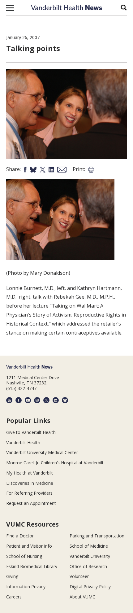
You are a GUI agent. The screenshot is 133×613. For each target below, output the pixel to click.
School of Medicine (89, 546)
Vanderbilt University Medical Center (42, 452)
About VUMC (82, 597)
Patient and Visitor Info (29, 546)
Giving (12, 576)
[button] (10, 8)
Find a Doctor (20, 536)
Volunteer (79, 576)
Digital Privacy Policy (90, 586)
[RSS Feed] (9, 400)
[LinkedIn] (56, 400)
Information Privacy (25, 586)
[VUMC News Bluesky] (65, 400)
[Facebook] (18, 400)
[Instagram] (37, 400)
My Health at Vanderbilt (29, 473)
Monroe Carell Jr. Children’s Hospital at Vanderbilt (55, 463)
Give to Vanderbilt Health (31, 432)
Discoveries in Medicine (29, 483)
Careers (14, 597)
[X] (46, 400)
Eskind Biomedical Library (31, 566)
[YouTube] (28, 400)
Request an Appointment (31, 503)
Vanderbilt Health (23, 442)
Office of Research (88, 566)
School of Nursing (24, 556)
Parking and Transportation (97, 536)
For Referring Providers (29, 493)
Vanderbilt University (90, 556)
